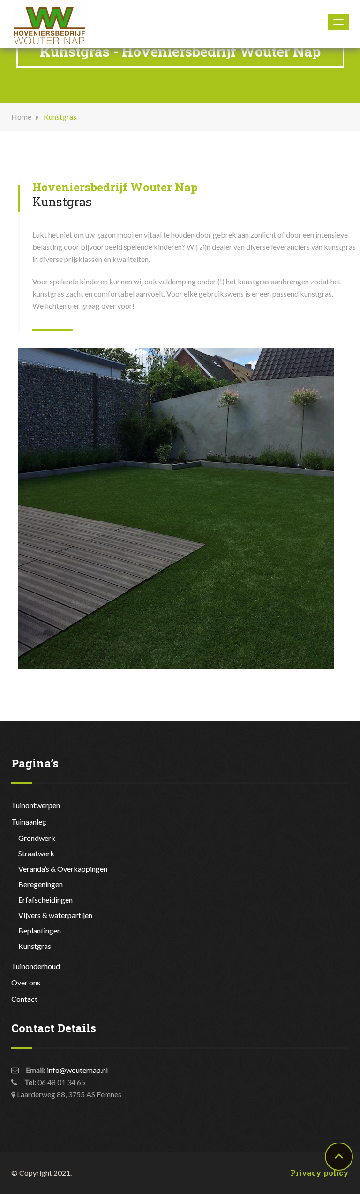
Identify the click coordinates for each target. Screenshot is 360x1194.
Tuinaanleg (28, 821)
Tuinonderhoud (35, 966)
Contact (24, 998)
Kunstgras (34, 945)
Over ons (25, 982)
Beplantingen (39, 930)
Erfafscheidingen (45, 899)
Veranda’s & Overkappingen (62, 868)
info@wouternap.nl (77, 1069)
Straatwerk (36, 853)
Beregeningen (40, 884)
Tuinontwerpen (35, 805)
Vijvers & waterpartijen (55, 915)
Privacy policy (320, 1173)
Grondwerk (36, 837)
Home (21, 116)
